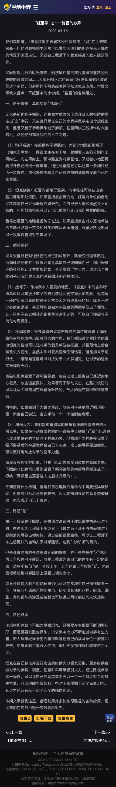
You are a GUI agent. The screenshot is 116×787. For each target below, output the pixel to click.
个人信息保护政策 (68, 753)
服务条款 (40, 753)
